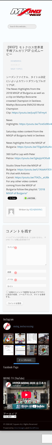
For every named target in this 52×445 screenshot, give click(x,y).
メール (12, 279)
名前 (12, 272)
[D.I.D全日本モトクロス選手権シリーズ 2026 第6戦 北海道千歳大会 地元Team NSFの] (43, 350)
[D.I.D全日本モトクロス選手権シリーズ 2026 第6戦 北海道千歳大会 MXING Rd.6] (32, 350)
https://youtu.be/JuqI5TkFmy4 (29, 112)
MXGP (13, 69)
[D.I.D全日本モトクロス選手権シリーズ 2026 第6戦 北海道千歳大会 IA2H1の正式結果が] (32, 338)
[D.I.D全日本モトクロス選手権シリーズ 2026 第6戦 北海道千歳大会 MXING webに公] (43, 338)
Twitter (22, 33)
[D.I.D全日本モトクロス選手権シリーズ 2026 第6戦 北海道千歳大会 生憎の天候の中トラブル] (8, 350)
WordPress (34, 428)
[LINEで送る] (30, 198)
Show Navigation (42, 25)
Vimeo (34, 33)
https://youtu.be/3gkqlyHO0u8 (32, 158)
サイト (10, 286)
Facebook (16, 33)
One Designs (19, 428)
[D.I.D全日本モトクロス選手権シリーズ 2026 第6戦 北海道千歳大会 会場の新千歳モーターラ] (20, 350)
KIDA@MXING (16, 61)
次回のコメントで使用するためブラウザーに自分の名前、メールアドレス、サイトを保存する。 (25, 294)
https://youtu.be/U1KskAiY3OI (34, 169)
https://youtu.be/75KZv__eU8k (32, 177)
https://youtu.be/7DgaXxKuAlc (34, 146)
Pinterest (28, 33)
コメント (12, 247)
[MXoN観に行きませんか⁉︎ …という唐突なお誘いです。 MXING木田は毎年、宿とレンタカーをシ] (8, 338)
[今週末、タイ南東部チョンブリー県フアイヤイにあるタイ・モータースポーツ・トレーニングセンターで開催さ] (20, 338)
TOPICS (19, 69)
